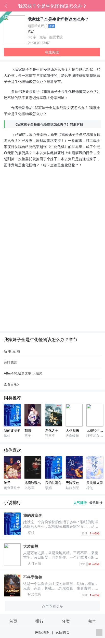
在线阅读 (52, 52)
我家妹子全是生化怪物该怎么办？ (52, 5)
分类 (66, 621)
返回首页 (63, 632)
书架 (101, 6)
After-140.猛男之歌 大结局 (23, 373)
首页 (93, 6)
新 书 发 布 (12, 351)
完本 (92, 621)
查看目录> (11, 384)
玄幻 (31, 31)
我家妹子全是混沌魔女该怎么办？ (61, 107)
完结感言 (10, 362)
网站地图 (42, 632)
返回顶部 (99, 632)
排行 (39, 621)
